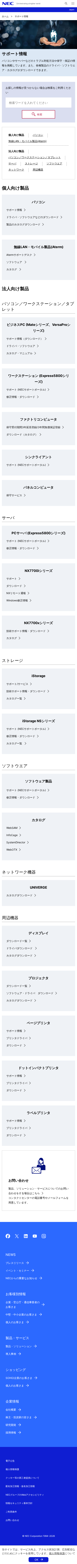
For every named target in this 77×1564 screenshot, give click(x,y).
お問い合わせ (12, 1520)
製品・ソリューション (19, 1346)
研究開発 (11, 1424)
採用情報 (11, 1432)
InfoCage (12, 835)
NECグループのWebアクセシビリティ (25, 1494)
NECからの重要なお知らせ (21, 1278)
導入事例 (11, 1353)
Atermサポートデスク (19, 254)
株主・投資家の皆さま (19, 1417)
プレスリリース (15, 1262)
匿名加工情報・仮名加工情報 (20, 1486)
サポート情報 (14, 209)
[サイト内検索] (66, 3)
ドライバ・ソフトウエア (20, 345)
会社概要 (11, 1409)
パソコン (38, 134)
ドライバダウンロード (19, 948)
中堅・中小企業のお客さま (21, 1314)
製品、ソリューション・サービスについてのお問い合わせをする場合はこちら (38, 1191)
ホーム (5, 16)
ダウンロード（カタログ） (22, 434)
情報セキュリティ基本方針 (19, 1503)
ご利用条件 (11, 1511)
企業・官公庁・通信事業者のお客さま (23, 1304)
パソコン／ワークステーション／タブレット (34, 157)
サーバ (12, 163)
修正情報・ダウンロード (20, 396)
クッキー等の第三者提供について (22, 1477)
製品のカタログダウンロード (23, 224)
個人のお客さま (15, 1322)
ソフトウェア (14, 262)
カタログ (12, 269)
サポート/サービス (17, 683)
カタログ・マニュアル (19, 353)
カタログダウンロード (19, 895)
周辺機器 (38, 169)
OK (36, 1559)
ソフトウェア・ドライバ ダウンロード (29, 993)
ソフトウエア (54, 163)
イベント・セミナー (17, 1270)
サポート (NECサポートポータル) (26, 389)
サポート (11, 578)
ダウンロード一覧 (16, 941)
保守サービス (14, 495)
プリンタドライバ (16, 1038)
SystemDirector (15, 842)
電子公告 (10, 1460)
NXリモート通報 (16, 593)
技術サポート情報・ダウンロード (26, 630)
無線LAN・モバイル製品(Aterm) (27, 141)
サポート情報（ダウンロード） (24, 338)
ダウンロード (14, 585)
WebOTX (11, 849)
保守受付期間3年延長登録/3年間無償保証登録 (33, 427)
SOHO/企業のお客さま (19, 1377)
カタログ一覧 (14, 698)
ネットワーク (16, 169)
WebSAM (11, 827)
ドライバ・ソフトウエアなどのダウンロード (32, 217)
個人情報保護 (57, 1553)
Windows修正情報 (17, 600)
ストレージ (31, 163)
